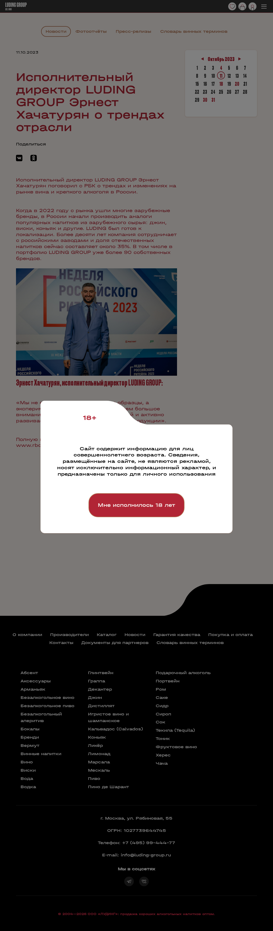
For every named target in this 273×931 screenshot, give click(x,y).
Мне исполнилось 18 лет (136, 505)
